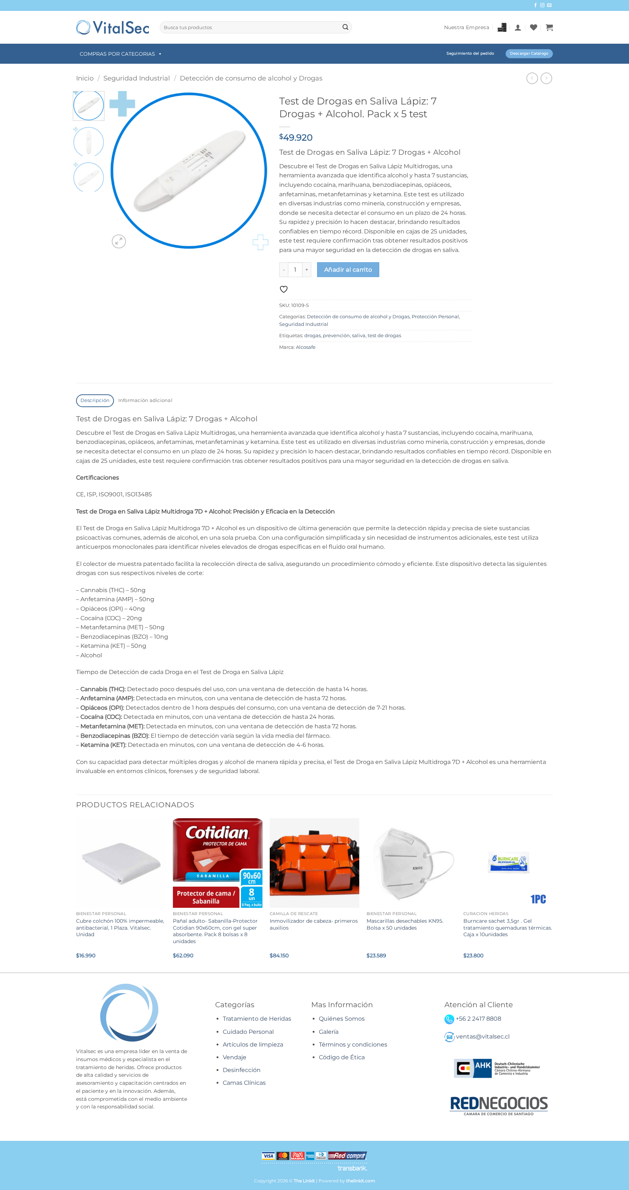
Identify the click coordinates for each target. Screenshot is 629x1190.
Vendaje (234, 1057)
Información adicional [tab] (145, 400)
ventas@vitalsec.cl (483, 1036)
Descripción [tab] (95, 400)
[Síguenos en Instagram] (542, 5)
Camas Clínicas (244, 1082)
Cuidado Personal (248, 1031)
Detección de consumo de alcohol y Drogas (251, 78)
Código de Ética (342, 1057)
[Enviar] (345, 27)
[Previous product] (546, 78)
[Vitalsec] (112, 27)
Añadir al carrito (348, 269)
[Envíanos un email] (549, 5)
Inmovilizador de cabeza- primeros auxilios (314, 924)
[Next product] (532, 78)
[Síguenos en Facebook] (535, 5)
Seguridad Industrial (136, 78)
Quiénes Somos (342, 1018)
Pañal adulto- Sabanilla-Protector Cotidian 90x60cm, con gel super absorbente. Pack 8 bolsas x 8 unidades (215, 931)
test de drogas (384, 335)
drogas (312, 335)
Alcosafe (306, 347)
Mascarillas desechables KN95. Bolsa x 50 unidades (405, 924)
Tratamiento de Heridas (257, 1018)
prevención (336, 335)
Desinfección (242, 1070)
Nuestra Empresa (466, 27)
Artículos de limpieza (253, 1044)
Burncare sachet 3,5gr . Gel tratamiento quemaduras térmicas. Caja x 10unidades (507, 928)
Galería (329, 1031)
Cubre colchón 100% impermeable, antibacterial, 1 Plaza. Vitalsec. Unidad (120, 928)
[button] (518, 27)
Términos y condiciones (353, 1044)
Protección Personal (435, 316)
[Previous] (121, 170)
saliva (358, 335)
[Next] (256, 170)
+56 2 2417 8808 (478, 1018)
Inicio (85, 78)
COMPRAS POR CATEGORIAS (117, 54)
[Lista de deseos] (533, 27)
